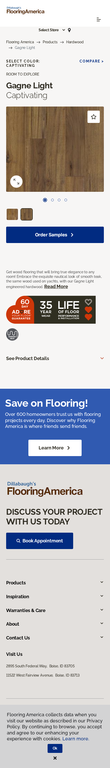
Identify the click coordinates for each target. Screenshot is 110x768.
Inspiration (17, 596)
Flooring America (20, 42)
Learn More (51, 447)
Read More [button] (56, 286)
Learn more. (75, 738)
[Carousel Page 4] (65, 200)
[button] (52, 30)
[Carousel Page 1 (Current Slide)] (45, 200)
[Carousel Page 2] (52, 200)
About (12, 624)
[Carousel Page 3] (59, 200)
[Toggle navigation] (99, 19)
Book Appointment (43, 540)
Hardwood (75, 42)
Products (50, 42)
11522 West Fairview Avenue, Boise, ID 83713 (43, 675)
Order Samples (51, 234)
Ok (55, 748)
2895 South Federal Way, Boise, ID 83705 (40, 666)
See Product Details (27, 358)
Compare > (92, 61)
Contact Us (18, 637)
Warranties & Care (26, 610)
